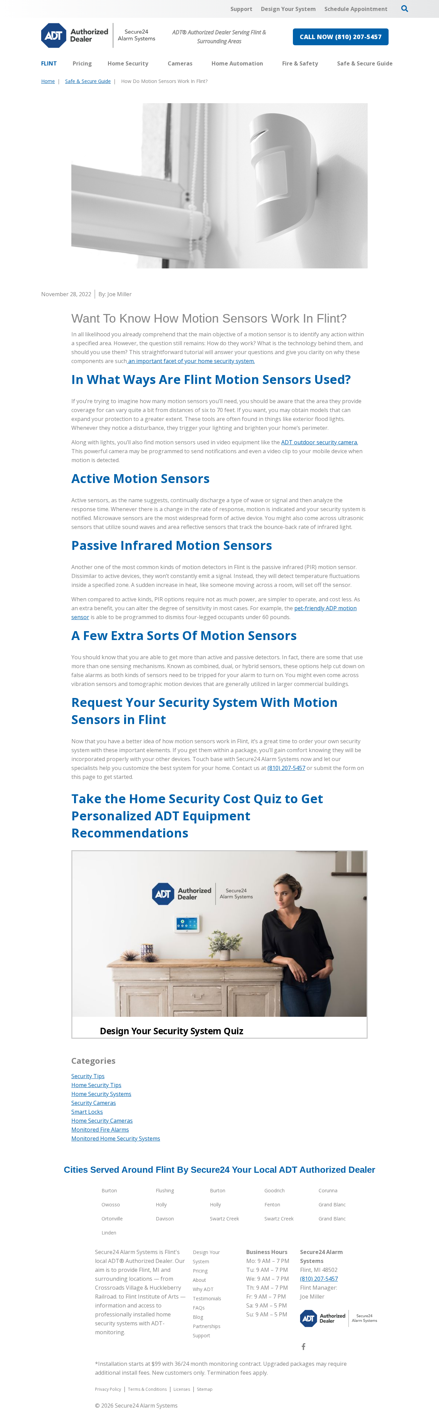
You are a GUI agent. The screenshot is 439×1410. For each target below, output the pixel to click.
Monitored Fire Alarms (100, 1129)
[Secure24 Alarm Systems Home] (98, 35)
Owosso (111, 1204)
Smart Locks (87, 1112)
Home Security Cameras (102, 1120)
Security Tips (88, 1076)
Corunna (328, 1190)
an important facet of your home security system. (191, 361)
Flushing (165, 1190)
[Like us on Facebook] (303, 1348)
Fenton (272, 1204)
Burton (109, 1190)
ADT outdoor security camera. (319, 442)
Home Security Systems (101, 1094)
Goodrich (274, 1190)
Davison (165, 1218)
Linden (109, 1232)
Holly (161, 1204)
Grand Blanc (332, 1204)
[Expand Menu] (151, 63)
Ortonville (112, 1218)
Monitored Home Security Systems (115, 1138)
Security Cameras (93, 1103)
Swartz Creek (224, 1218)
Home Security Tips (96, 1085)
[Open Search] (404, 8)
